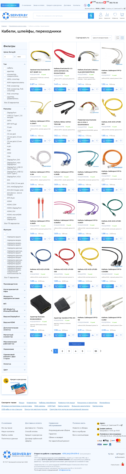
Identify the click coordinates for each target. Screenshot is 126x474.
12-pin (9, 127)
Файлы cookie (7, 435)
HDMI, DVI (11, 211)
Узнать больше (15, 382)
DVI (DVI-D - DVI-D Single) (14, 194)
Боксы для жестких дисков (36, 409)
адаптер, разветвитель (12, 98)
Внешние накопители (81, 406)
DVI (8, 180)
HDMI (9, 201)
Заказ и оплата (38, 5)
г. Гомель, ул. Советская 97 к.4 (114, 8)
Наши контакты (7, 431)
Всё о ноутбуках (79, 431)
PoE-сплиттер (13, 94)
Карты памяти (63, 406)
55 (96, 351)
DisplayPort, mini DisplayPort (13, 163)
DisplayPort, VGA (13, 177)
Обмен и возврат (56, 437)
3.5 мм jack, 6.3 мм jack (14, 142)
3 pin (9, 131)
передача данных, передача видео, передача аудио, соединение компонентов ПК (14, 270)
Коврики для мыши (66, 403)
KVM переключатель (15, 82)
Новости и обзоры (80, 428)
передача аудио (14, 237)
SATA (9, 121)
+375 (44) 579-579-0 (70, 454)
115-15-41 (99, 3)
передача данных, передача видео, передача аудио (14, 262)
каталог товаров (10, 5)
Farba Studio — (116, 465)
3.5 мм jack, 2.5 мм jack (14, 138)
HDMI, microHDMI (14, 215)
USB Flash (52, 406)
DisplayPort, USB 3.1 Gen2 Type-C (15, 168)
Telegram (121, 454)
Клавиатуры (32, 403)
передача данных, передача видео (14, 256)
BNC (9, 150)
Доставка (67, 5)
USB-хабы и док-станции (11, 409)
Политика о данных (9, 439)
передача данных (14, 248)
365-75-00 (113, 3)
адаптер (10, 71)
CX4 (8, 156)
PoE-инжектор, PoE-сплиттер (15, 90)
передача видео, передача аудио (14, 244)
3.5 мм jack (11, 134)
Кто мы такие (6, 428)
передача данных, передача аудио (14, 252)
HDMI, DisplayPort (14, 208)
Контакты (76, 5)
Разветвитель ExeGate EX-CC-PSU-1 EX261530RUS (87, 122)
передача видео (14, 240)
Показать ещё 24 (76, 344)
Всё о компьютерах (80, 435)
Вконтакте (121, 457)
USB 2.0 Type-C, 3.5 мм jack (14, 116)
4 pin (9, 146)
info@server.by (64, 470)
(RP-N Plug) (12, 124)
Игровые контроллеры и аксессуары (16, 406)
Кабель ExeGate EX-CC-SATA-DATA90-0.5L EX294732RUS (63, 71)
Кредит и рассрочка (54, 5)
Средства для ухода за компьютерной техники (69, 409)
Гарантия (53, 434)
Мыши (21, 403)
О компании (26, 5)
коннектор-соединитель (12, 75)
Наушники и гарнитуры (87, 403)
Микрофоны (105, 403)
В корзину (37, 89)
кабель (10, 68)
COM (9, 153)
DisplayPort (11, 113)
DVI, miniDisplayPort (15, 187)
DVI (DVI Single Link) (15, 190)
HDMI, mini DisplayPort (11, 218)
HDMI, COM (11, 205)
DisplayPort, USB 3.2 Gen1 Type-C (15, 172)
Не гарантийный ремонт (59, 441)
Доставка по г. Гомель (34, 428)
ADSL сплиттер (13, 79)
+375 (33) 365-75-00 (119, 436)
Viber (112, 454)
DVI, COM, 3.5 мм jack (15, 183)
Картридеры (98, 406)
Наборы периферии (47, 403)
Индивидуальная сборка (59, 430)
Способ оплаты (31, 431)
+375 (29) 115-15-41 (106, 436)
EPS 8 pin (11, 198)
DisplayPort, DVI (13, 160)
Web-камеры (39, 406)
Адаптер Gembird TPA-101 (64, 318)
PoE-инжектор (13, 86)
